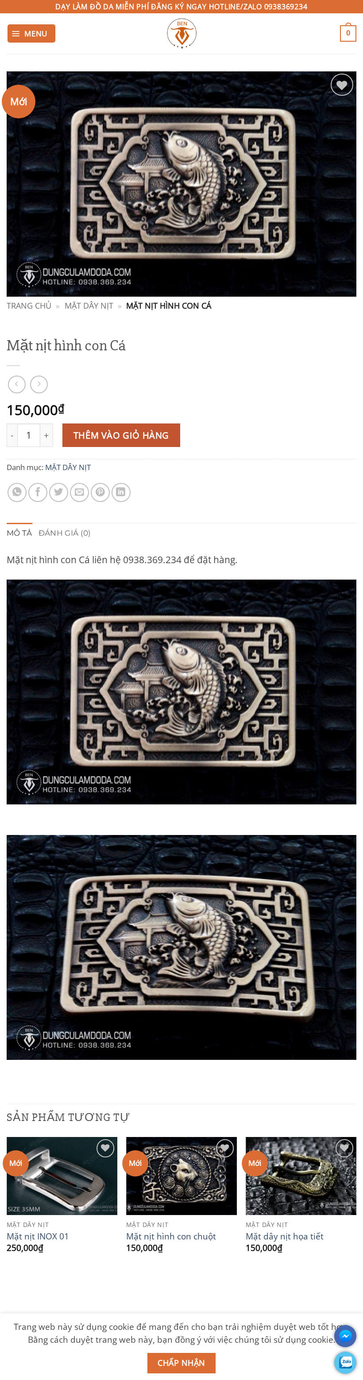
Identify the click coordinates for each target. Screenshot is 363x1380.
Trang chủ (29, 305)
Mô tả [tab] (19, 533)
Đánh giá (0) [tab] (65, 533)
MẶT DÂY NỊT (89, 305)
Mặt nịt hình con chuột (171, 1236)
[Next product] (17, 384)
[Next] (356, 1209)
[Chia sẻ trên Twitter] (58, 492)
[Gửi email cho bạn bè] (79, 492)
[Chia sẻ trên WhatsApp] (17, 492)
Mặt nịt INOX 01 (38, 1236)
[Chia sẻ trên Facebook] (37, 492)
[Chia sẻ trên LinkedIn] (121, 492)
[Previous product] (39, 384)
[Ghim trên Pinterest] (100, 492)
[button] (31, 33)
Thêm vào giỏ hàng (121, 435)
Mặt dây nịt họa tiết (285, 1236)
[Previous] (7, 1209)
